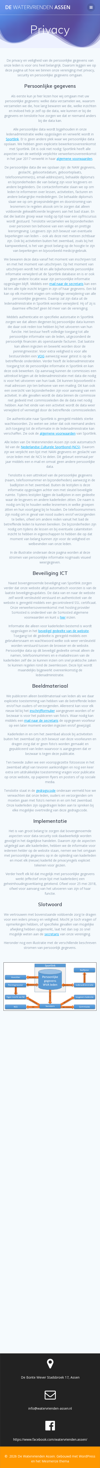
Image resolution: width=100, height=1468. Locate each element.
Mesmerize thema (55, 1461)
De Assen (37, 7)
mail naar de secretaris (66, 284)
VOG (41, 356)
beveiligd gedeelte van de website (63, 631)
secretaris (51, 934)
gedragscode (46, 790)
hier (63, 617)
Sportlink (12, 139)
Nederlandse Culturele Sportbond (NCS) (50, 447)
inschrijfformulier (42, 710)
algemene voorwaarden (74, 158)
